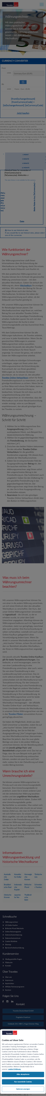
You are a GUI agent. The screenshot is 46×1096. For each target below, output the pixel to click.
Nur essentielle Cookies (23, 1082)
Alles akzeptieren (23, 1074)
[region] (23, 1061)
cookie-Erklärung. (14, 1069)
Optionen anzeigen (23, 1089)
